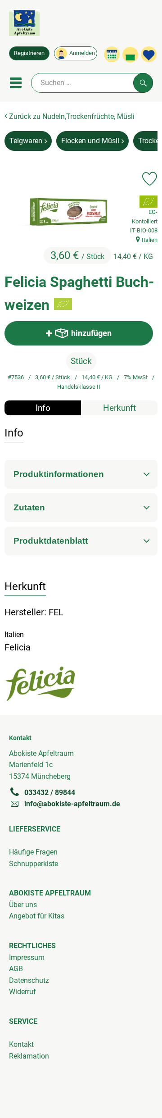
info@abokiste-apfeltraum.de (72, 804)
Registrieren (29, 53)
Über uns (23, 904)
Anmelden (82, 53)
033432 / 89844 (49, 792)
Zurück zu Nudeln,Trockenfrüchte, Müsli (71, 116)
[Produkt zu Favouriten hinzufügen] (150, 179)
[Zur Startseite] (24, 24)
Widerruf (22, 991)
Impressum (27, 957)
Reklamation (29, 1056)
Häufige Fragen (33, 852)
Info (43, 408)
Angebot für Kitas (36, 916)
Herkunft (119, 408)
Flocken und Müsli (90, 140)
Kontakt (21, 1044)
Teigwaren (25, 140)
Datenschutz (29, 980)
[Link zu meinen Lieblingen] (149, 54)
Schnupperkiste (33, 863)
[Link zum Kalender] (112, 54)
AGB (16, 968)
